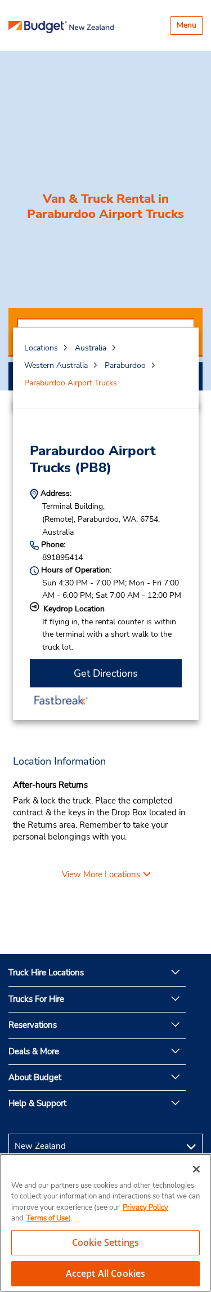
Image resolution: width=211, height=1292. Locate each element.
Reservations (32, 1025)
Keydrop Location (74, 608)
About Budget (34, 1077)
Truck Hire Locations (46, 972)
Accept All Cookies (106, 1273)
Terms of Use (47, 1218)
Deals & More (33, 1051)
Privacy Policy (145, 1207)
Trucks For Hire (36, 999)
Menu (189, 26)
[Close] (196, 1169)
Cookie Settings (105, 1242)
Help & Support (37, 1103)
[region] (105, 1222)
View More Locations (101, 874)
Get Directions (106, 673)
